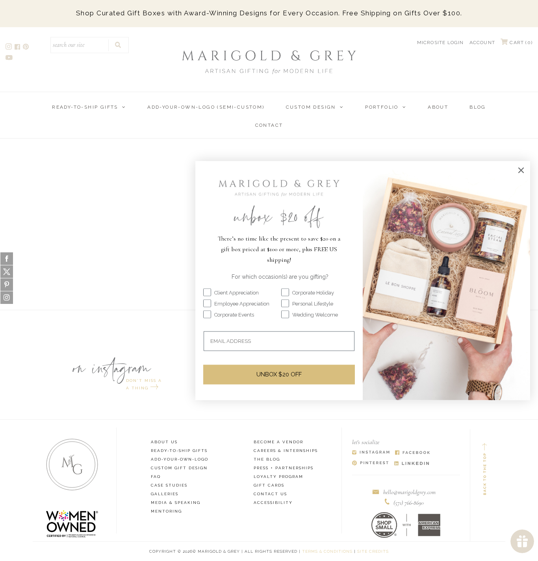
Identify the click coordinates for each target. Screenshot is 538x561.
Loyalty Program (278, 476)
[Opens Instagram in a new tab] (371, 453)
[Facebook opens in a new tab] (18, 48)
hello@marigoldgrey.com (409, 492)
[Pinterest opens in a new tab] (26, 48)
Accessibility (273, 502)
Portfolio (382, 107)
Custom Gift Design (179, 468)
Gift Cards (269, 485)
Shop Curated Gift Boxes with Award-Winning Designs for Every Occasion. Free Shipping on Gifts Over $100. (269, 13)
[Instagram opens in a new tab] (9, 48)
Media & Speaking (175, 502)
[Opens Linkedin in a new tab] (411, 463)
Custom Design (311, 107)
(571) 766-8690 (408, 502)
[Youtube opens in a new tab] (10, 58)
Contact (269, 125)
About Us (164, 442)
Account (482, 42)
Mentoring (166, 511)
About (438, 107)
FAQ (156, 476)
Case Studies (169, 485)
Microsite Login (440, 42)
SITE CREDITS (373, 551)
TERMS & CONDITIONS (327, 551)
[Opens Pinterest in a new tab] (370, 463)
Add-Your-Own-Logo (179, 459)
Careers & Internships (286, 450)
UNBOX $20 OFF (279, 374)
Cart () (520, 42)
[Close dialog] (521, 170)
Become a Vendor (278, 442)
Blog (477, 107)
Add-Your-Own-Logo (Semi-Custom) (205, 107)
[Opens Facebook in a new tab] (412, 453)
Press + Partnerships (284, 468)
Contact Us (270, 494)
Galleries (164, 494)
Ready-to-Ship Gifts (85, 107)
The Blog (267, 459)
